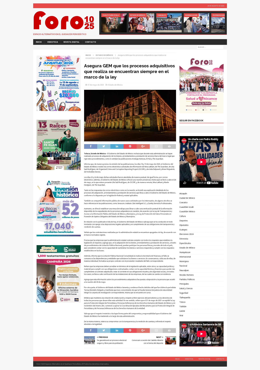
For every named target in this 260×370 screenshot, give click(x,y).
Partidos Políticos (187, 279)
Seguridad (183, 293)
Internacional (185, 256)
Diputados (183, 225)
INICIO (39, 42)
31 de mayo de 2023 (96, 85)
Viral (181, 315)
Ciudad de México (187, 198)
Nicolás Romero (186, 275)
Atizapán (183, 193)
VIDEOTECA (52, 42)
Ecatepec (183, 229)
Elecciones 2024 (186, 234)
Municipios (184, 261)
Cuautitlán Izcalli (186, 207)
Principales (184, 284)
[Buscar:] (210, 47)
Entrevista (183, 238)
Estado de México (115, 85)
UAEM (182, 311)
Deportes (183, 220)
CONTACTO (90, 42)
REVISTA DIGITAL (71, 42)
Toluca (182, 302)
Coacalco (183, 202)
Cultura (182, 216)
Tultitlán (182, 306)
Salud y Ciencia (185, 288)
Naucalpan (184, 270)
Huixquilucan (184, 252)
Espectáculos (185, 243)
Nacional (183, 265)
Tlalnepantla (184, 297)
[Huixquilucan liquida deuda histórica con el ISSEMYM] (224, 22)
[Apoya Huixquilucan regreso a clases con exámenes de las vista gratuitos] (196, 22)
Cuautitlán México (187, 211)
